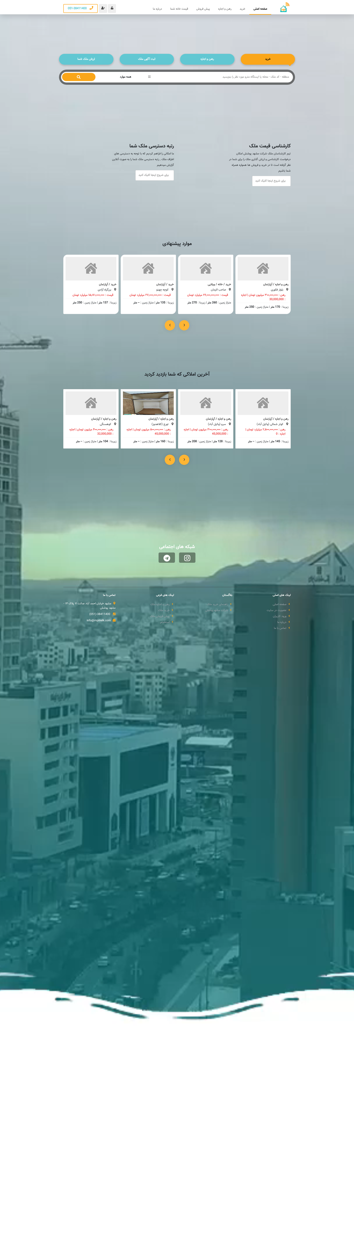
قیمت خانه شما (179, 9)
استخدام (165, 622)
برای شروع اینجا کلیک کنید (270, 181)
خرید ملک (164, 610)
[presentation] (170, 325)
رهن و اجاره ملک (160, 604)
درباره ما (157, 9)
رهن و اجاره (224, 9)
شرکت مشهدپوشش (216, 610)
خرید (242, 9)
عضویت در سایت (276, 610)
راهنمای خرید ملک (217, 604)
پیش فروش (203, 9)
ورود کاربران (279, 616)
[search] (78, 77)
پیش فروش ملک (160, 616)
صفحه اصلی (260, 9)
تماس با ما (280, 628)
